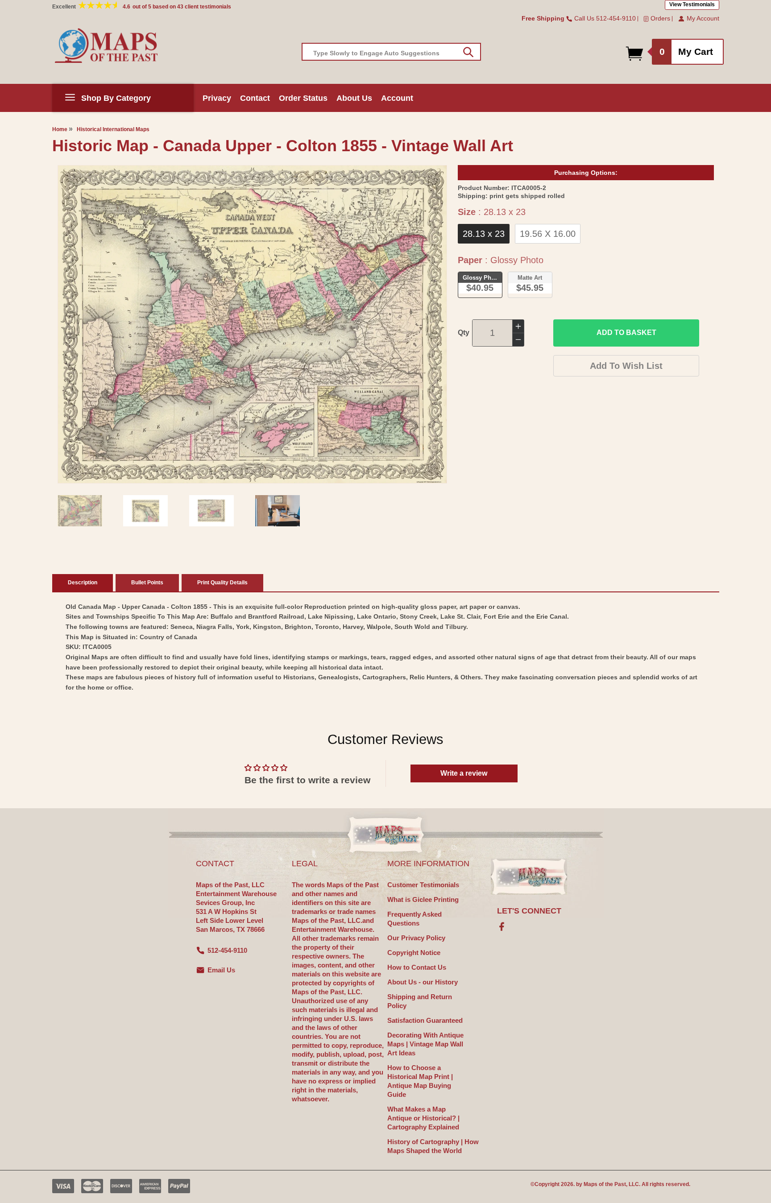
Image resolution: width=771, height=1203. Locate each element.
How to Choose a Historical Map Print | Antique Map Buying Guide (420, 1081)
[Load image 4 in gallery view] (277, 510)
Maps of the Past (605, 1184)
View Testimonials (692, 4)
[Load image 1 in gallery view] (80, 510)
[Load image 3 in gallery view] (211, 510)
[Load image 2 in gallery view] (145, 510)
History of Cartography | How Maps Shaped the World (433, 1146)
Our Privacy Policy (416, 938)
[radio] (484, 234)
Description (82, 582)
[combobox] (391, 52)
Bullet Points (147, 582)
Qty (463, 332)
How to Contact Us (416, 967)
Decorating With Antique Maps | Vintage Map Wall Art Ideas (425, 1044)
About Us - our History (422, 982)
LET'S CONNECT (529, 910)
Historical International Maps (113, 129)
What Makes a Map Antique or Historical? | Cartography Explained (423, 1118)
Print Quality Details (222, 582)
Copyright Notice (413, 952)
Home (59, 129)
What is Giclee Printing (423, 899)
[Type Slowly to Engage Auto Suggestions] (468, 52)
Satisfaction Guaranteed (425, 1020)
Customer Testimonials (423, 885)
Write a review (463, 773)
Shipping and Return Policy (419, 1001)
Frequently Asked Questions (414, 918)
